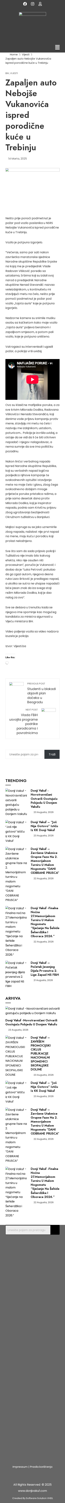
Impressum (20, 1467)
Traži (52, 754)
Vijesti (14, 73)
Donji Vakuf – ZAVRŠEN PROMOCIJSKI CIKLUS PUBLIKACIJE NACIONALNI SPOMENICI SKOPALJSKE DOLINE (41, 1053)
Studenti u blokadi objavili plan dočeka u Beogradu (41, 693)
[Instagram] (32, 4)
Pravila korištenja (41, 1467)
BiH (7, 73)
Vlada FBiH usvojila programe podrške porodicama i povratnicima (23, 721)
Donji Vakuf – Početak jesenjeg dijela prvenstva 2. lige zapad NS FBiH (45, 969)
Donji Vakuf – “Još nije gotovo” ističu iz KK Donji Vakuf (44, 826)
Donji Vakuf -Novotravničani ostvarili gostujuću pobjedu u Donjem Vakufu (44, 798)
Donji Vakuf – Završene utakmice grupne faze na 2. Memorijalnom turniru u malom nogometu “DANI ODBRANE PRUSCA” (45, 861)
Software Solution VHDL (39, 1498)
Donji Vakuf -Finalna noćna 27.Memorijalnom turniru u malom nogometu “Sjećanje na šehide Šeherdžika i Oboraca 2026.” (45, 922)
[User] (40, 4)
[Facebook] (25, 4)
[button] (57, 48)
